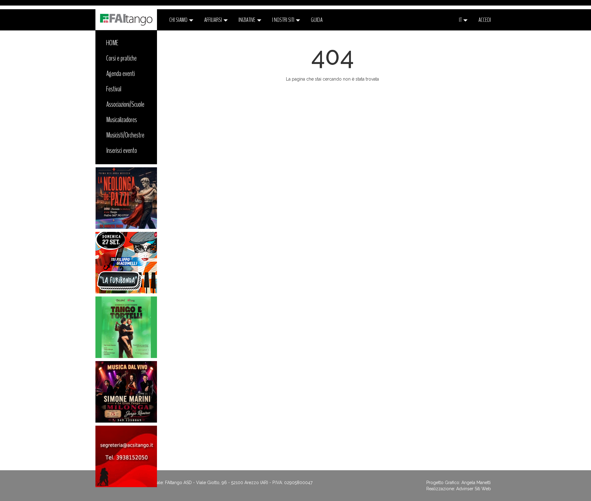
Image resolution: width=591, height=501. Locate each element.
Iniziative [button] (247, 20)
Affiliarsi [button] (213, 20)
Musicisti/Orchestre (125, 135)
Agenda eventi (120, 73)
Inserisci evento (121, 150)
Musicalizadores (121, 120)
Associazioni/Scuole (125, 104)
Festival (113, 89)
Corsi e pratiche (121, 58)
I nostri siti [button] (283, 20)
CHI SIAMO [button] (178, 20)
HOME (112, 43)
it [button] (461, 20)
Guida (317, 20)
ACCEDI (484, 20)
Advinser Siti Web (473, 488)
